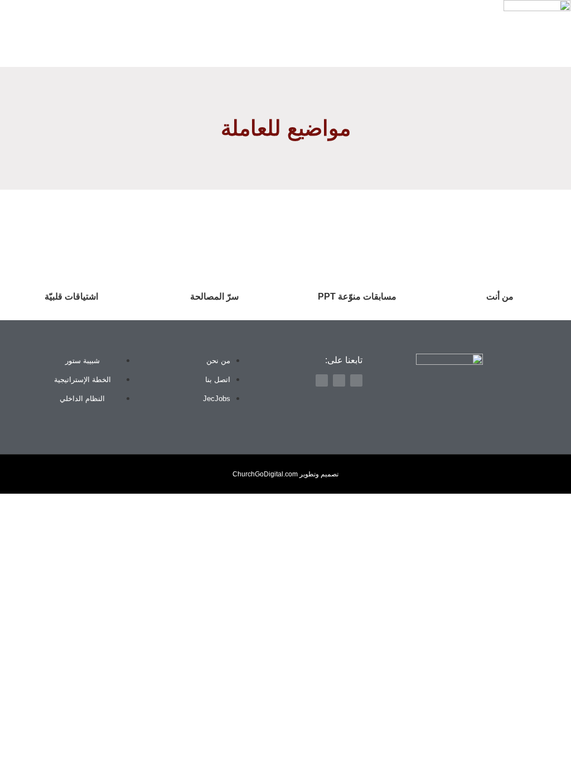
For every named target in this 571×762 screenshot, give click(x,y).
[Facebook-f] (53, 33)
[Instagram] (33, 33)
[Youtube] (14, 33)
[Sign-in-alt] (72, 33)
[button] (492, 32)
